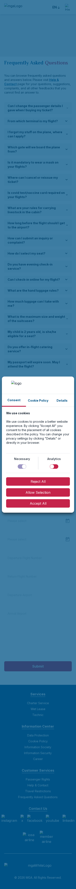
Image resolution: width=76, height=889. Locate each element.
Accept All (38, 503)
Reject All (38, 481)
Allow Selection (38, 492)
